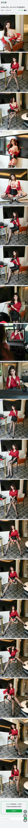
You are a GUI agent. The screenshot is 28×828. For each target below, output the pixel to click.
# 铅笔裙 (11, 13)
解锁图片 (14, 811)
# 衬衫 (2, 13)
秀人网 (2, 10)
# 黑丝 (16, 13)
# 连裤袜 (7, 13)
